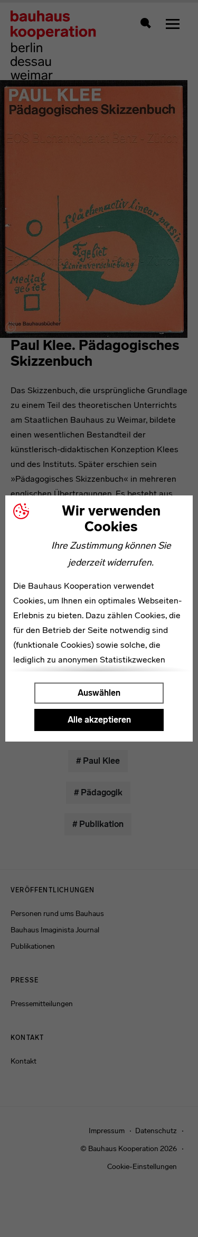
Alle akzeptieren (99, 720)
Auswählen (99, 693)
